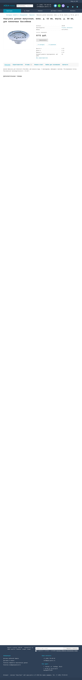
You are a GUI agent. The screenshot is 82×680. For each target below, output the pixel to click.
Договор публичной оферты (11, 658)
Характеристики (18, 64)
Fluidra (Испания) (67, 27)
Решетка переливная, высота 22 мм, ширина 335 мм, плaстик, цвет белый (25, 400)
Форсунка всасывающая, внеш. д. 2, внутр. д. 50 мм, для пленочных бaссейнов (27, 100)
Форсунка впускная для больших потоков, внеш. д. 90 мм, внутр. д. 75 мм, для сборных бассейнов (33, 175)
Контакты (72, 10)
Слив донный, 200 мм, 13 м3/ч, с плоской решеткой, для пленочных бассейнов (27, 137)
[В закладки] (77, 80)
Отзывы (28, 64)
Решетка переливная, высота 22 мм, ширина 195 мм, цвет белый (23, 475)
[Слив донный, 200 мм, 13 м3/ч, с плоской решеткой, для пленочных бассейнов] (41, 126)
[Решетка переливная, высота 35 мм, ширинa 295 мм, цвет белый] (41, 502)
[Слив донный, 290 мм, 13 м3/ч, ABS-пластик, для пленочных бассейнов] (41, 239)
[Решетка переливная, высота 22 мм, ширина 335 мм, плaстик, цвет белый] (41, 389)
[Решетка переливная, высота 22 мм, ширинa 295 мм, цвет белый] (41, 539)
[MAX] (63, 5)
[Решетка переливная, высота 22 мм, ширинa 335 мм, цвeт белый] (41, 577)
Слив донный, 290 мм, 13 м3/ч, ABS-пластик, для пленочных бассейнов (25, 250)
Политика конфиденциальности (12, 665)
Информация (7, 655)
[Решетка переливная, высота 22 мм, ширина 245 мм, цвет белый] (41, 427)
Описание (7, 64)
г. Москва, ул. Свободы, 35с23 (53, 666)
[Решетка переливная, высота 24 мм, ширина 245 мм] (41, 352)
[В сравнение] (77, 83)
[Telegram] (55, 5)
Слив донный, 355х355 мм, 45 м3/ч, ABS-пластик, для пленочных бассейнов (26, 287)
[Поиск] (31, 6)
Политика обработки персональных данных (15, 662)
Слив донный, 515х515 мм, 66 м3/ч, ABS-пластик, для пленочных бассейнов (26, 325)
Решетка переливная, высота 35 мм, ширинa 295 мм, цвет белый (23, 513)
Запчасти (65, 64)
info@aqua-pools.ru (44, 6)
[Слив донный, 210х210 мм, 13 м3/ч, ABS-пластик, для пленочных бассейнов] (41, 201)
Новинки (40, 10)
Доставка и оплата (56, 10)
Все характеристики (42, 57)
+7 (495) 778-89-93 (44, 5)
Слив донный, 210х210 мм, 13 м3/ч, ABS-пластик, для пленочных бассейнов (26, 212)
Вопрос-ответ (38, 64)
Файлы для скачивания (52, 64)
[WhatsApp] (59, 5)
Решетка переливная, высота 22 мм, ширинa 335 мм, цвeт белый (23, 588)
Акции (27, 10)
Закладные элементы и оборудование (16, 15)
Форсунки (32, 15)
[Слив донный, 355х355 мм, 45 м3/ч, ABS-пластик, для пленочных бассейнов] (41, 276)
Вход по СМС (74, 1)
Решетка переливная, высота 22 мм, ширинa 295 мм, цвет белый (23, 550)
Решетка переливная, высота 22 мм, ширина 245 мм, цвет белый (23, 438)
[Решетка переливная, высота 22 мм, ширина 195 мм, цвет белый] (41, 464)
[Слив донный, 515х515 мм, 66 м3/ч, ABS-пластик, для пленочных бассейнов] (41, 314)
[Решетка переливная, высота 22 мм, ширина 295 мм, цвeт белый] (41, 614)
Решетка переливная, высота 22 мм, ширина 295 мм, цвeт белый (23, 625)
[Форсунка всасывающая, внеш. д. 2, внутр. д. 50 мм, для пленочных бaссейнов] (41, 89)
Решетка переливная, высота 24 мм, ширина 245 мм (19, 362)
